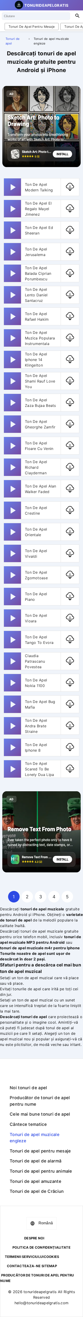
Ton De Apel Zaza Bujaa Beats (40, 403)
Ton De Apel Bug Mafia (40, 704)
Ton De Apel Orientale (36, 532)
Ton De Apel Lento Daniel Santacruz (36, 295)
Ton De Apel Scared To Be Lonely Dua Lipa (39, 769)
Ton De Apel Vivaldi (36, 553)
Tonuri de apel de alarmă (35, 1160)
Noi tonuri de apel (28, 1087)
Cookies (51, 1257)
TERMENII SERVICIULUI (24, 1257)
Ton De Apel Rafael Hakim (37, 316)
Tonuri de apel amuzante (35, 1181)
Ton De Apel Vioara (36, 618)
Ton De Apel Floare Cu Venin (39, 446)
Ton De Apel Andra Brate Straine (36, 726)
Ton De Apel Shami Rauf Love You (40, 381)
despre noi (34, 1238)
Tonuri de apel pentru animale (41, 1171)
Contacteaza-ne (24, 1266)
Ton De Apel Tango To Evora (39, 640)
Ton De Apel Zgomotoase (36, 575)
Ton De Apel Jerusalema (36, 252)
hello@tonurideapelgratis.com (41, 1303)
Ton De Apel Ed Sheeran (39, 230)
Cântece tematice (28, 1124)
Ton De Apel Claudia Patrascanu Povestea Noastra (36, 661)
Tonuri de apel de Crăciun (37, 1191)
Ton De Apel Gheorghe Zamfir (40, 424)
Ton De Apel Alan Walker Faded (40, 489)
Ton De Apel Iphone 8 (36, 747)
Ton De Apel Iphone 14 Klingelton (36, 359)
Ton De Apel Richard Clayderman (36, 467)
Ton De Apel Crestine (36, 510)
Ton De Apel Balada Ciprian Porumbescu (38, 273)
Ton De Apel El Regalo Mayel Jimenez (38, 209)
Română (46, 1223)
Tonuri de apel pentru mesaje (32, 26)
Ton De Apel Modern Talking (39, 187)
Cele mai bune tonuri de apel (40, 1114)
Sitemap (49, 1266)
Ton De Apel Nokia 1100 (36, 683)
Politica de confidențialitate (41, 1247)
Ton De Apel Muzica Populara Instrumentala (40, 338)
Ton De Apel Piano (36, 597)
